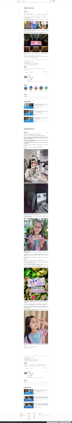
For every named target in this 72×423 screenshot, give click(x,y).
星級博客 (34, 2)
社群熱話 (23, 2)
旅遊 (42, 2)
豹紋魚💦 (31, 90)
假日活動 (35, 68)
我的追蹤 (34, 417)
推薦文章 (32, 2)
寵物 (50, 2)
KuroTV (46, 90)
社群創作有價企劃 (19, 2)
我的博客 (34, 418)
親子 (47, 2)
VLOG (39, 2)
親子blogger (25, 69)
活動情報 (37, 63)
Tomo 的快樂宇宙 (36, 90)
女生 (44, 2)
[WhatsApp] (19, 45)
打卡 (27, 63)
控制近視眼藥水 (39, 364)
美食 (41, 2)
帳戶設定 (34, 415)
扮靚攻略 (35, 63)
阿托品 (36, 364)
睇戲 (41, 68)
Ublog (29, 364)
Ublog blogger (33, 364)
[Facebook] (19, 43)
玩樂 (24, 6)
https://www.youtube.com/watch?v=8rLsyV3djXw (31, 346)
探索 (30, 2)
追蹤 (25, 91)
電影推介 (32, 68)
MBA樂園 (27, 11)
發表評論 (25, 96)
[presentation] (23, 88)
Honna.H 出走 (41, 90)
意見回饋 (29, 418)
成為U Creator (26, 2)
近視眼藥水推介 (44, 364)
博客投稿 (29, 419)
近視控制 (25, 364)
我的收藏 (34, 416)
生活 (49, 2)
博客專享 (37, 2)
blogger (44, 68)
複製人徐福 (25, 68)
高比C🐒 (26, 90)
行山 (52, 2)
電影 (29, 68)
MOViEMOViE (38, 68)
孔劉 (28, 68)
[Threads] (19, 46)
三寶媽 (28, 69)
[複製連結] (19, 48)
